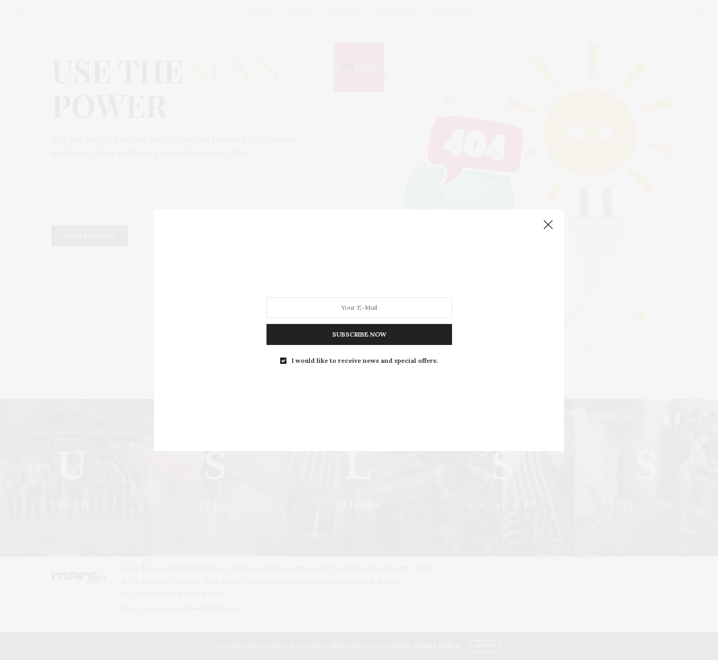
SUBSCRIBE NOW (359, 334)
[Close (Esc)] (548, 225)
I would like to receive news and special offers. (365, 360)
